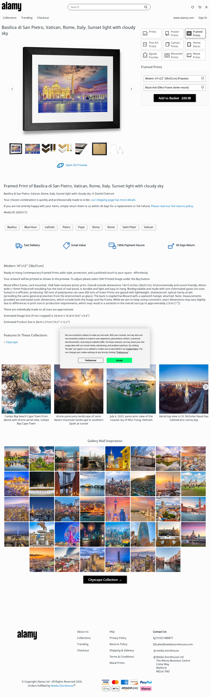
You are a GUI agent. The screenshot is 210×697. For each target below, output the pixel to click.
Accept (119, 360)
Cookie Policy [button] (132, 349)
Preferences (90, 360)
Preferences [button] (122, 352)
